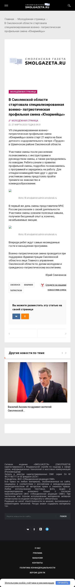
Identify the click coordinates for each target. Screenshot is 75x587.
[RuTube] (41, 529)
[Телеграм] (47, 529)
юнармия (28, 285)
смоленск (15, 285)
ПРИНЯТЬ (63, 583)
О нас (37, 548)
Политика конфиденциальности (37, 568)
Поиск (63, 516)
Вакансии (37, 558)
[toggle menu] (6, 5)
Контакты (37, 563)
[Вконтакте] (28, 529)
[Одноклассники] (34, 529)
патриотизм (16, 290)
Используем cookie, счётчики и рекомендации (29, 583)
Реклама (37, 553)
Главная (9, 19)
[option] (37, 389)
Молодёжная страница (31, 19)
